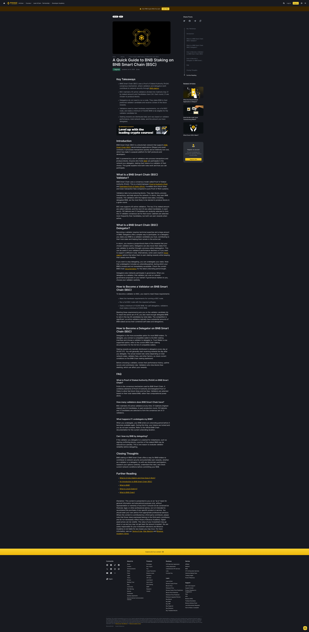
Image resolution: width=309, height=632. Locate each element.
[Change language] (302, 3)
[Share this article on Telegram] (195, 21)
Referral (187, 566)
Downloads (130, 593)
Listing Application (171, 566)
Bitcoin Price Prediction (172, 592)
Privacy (129, 580)
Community (130, 586)
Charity (148, 591)
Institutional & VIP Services (173, 568)
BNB (186, 568)
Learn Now (165, 8)
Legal (128, 575)
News (128, 571)
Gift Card (148, 577)
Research (148, 589)
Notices (129, 591)
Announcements (131, 568)
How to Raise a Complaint (192, 607)
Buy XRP (168, 603)
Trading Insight (189, 575)
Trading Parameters (190, 601)
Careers (129, 566)
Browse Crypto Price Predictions (174, 590)
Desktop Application (132, 595)
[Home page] (12, 3)
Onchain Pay (169, 573)
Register (296, 3)
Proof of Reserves (190, 577)
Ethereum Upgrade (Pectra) (173, 597)
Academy (148, 575)
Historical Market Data (191, 573)
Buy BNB (168, 601)
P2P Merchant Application (173, 564)
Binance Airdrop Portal (191, 603)
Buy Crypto (149, 566)
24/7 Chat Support (190, 585)
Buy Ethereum (169, 608)
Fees (186, 594)
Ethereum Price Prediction (173, 594)
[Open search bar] (283, 3)
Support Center (189, 588)
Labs (167, 571)
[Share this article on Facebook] (190, 21)
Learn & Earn (169, 581)
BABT (147, 586)
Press (128, 573)
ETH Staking (149, 584)
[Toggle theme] (305, 3)
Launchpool (149, 580)
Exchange (149, 564)
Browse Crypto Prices (171, 583)
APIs (186, 596)
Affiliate (187, 564)
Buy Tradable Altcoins (171, 610)
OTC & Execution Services (192, 571)
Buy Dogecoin (169, 606)
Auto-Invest (149, 582)
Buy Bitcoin (169, 599)
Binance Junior (150, 573)
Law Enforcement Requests (192, 605)
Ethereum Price (170, 588)
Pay (147, 568)
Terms (128, 577)
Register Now (193, 159)
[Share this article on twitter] (184, 21)
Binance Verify (189, 598)
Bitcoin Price (169, 585)
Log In (289, 3)
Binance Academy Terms (135, 623)
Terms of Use (118, 623)
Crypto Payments (151, 571)
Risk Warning (130, 589)
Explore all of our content (153, 552)
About (128, 564)
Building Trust (130, 582)
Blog (128, 584)
